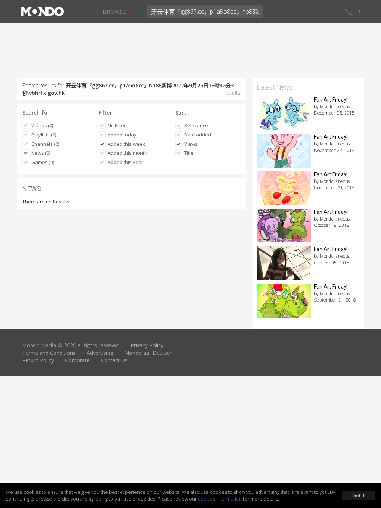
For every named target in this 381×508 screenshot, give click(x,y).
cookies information (220, 498)
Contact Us (114, 360)
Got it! (358, 495)
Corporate (77, 360)
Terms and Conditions (49, 352)
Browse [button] (115, 11)
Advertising (100, 352)
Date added (197, 134)
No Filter (117, 125)
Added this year (125, 162)
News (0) (40, 152)
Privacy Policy (147, 345)
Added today (122, 134)
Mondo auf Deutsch (148, 352)
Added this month (127, 152)
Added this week (126, 144)
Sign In (353, 11)
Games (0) (42, 162)
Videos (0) (42, 125)
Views (191, 144)
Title (188, 152)
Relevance (196, 125)
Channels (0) (45, 144)
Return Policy (38, 360)
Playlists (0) (43, 134)
